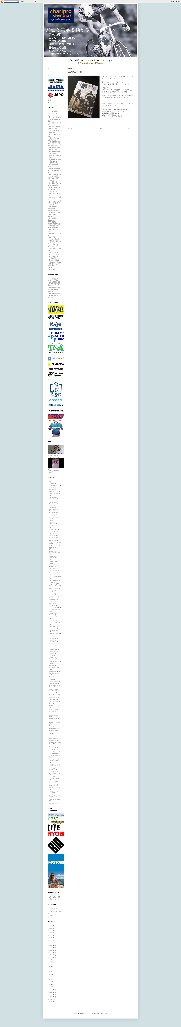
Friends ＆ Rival (53, 586)
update (51, 736)
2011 (51, 992)
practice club (52, 671)
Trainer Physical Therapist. (53, 715)
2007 (51, 1002)
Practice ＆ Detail (54, 667)
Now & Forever (52, 917)
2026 (51, 925)
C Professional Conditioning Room (54, 498)
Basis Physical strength (53, 488)
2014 (51, 955)
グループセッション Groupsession (54, 752)
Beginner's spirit (53, 491)
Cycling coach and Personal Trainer (54, 546)
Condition (52, 531)
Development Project (55, 573)
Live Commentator (54, 623)
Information (52, 599)
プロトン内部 (53, 782)
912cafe (51, 483)
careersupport (53, 513)
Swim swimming (53, 701)
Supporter (52, 699)
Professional (52, 677)
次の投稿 (70, 128)
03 (50, 981)
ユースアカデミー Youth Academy (54, 784)
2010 (51, 994)
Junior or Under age (55, 610)
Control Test (52, 536)
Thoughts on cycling (55, 705)
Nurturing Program (54, 646)
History (51, 594)
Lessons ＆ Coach (54, 617)
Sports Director (53, 695)
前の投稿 (130, 128)
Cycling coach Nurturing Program (54, 551)
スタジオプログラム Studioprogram (54, 765)
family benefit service (55, 576)
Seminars (52, 693)
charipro (51, 515)
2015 (51, 952)
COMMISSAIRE (53, 529)
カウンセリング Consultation (53, 746)
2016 (51, 950)
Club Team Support (54, 526)
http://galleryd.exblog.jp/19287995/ (111, 117)
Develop (51, 568)
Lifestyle (51, 620)
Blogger (106, 1013)
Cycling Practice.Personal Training (54, 565)
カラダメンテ (53, 749)
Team (50, 703)
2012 (51, 989)
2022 (51, 935)
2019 (51, 942)
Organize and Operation (53, 658)
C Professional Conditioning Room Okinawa (54, 504)
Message (51, 638)
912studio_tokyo (54, 485)
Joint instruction (53, 607)
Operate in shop (53, 655)
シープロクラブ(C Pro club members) (54, 759)
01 (50, 986)
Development (53, 571)
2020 (51, 940)
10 (50, 964)
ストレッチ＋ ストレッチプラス (55, 768)
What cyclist (52, 740)
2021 (51, 938)
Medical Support (53, 634)
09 (50, 967)
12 (50, 959)
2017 (51, 947)
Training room (53, 726)
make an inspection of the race (54, 627)
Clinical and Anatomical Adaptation (52, 522)
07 (50, 972)
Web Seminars (53, 738)
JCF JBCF (52, 605)
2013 (51, 957)
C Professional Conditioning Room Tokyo (54, 509)
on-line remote (53, 649)
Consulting (52, 533)
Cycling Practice (53, 561)
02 (50, 984)
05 (50, 976)
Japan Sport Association (52, 602)
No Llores (50, 915)
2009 (51, 997)
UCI (50, 734)
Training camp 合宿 (54, 722)
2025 (51, 928)
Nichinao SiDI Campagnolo (53, 640)
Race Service (53, 683)
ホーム (100, 128)
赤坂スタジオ (53, 803)
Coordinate (52, 538)
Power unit (52, 663)
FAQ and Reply (53, 580)
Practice (51, 665)
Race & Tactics (53, 681)
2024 (51, 930)
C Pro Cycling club (54, 493)
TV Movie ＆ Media (54, 730)
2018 (51, 945)
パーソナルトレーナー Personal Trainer (54, 777)
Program (51, 679)
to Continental (53, 709)
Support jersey (53, 697)
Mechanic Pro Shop (54, 630)
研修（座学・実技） (54, 787)
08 (50, 969)
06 (50, 974)
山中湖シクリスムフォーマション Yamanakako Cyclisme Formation (54, 797)
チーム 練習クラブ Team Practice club (54, 772)
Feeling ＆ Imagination (52, 583)
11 (50, 962)
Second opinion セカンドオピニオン (55, 689)
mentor (51, 636)
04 (50, 979)
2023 (51, 933)
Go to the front (53, 588)
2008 (51, 999)
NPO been (52, 644)
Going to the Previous (52, 591)
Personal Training (54, 661)
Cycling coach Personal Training (54, 557)
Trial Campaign (53, 728)
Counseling (52, 540)
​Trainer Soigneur (54, 718)
